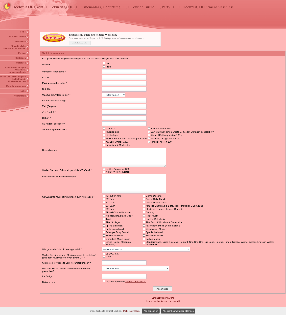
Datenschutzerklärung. (135, 281)
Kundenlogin (20, 96)
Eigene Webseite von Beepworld (163, 301)
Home (23, 32)
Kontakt (22, 53)
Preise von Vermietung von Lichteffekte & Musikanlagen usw (13, 79)
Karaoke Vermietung (16, 86)
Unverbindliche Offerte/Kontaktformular (14, 47)
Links (23, 91)
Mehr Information (131, 311)
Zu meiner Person (17, 36)
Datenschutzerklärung (162, 297)
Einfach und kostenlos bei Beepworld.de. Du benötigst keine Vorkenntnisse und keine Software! (106, 36)
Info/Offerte (20, 41)
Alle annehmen (151, 311)
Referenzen (20, 63)
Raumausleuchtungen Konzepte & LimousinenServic (15, 69)
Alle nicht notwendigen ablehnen (178, 311)
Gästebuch (20, 58)
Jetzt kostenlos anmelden (79, 43)
